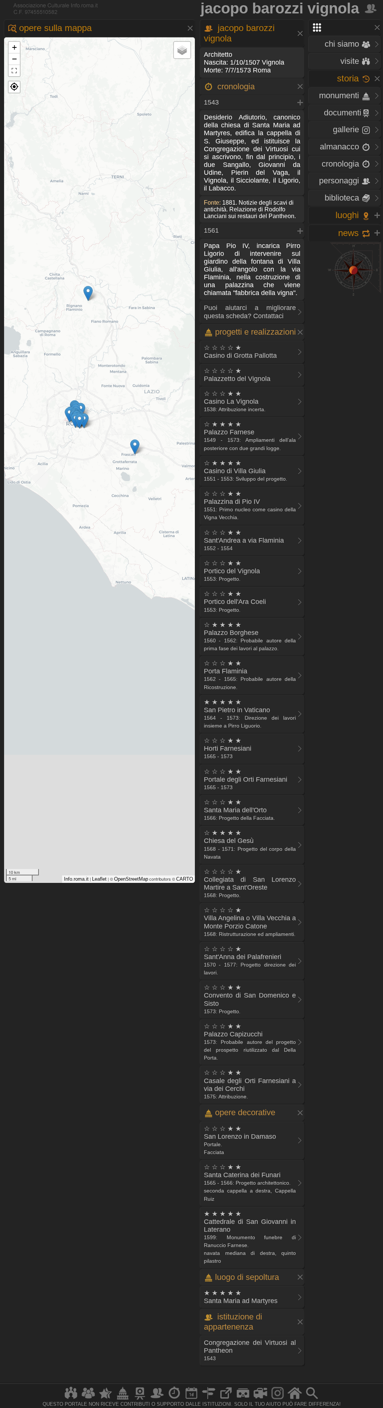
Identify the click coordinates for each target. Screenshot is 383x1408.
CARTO (184, 879)
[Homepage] (294, 1399)
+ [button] (14, 47)
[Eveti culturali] (191, 1399)
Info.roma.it (76, 879)
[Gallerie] (277, 1399)
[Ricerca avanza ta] (312, 1399)
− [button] (14, 58)
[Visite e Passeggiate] (71, 1399)
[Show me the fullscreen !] (14, 70)
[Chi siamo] (88, 1399)
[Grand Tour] (105, 1399)
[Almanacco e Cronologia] (174, 1399)
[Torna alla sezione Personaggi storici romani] (371, 8)
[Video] (260, 1399)
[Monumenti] (122, 1399)
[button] (14, 87)
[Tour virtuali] (243, 1399)
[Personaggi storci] (157, 1399)
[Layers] (182, 50)
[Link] (226, 1399)
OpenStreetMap (131, 879)
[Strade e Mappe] (208, 1399)
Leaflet (99, 879)
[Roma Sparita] (139, 1399)
